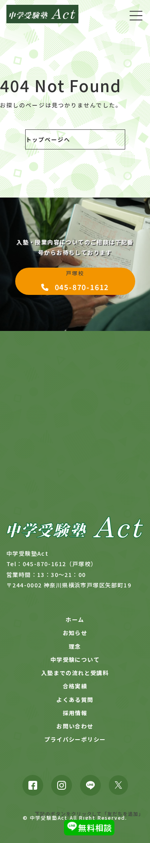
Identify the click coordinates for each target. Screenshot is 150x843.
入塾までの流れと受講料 (75, 673)
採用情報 (75, 713)
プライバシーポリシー (75, 739)
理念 (75, 646)
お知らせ (75, 633)
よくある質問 (74, 700)
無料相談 (95, 827)
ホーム (75, 619)
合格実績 (75, 686)
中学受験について (75, 659)
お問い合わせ (74, 726)
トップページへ (48, 139)
